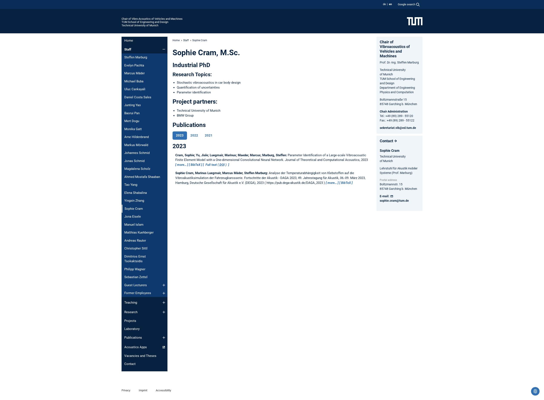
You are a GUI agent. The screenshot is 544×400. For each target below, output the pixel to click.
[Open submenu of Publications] (163, 337)
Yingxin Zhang (134, 201)
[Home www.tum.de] (414, 21)
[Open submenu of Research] (163, 312)
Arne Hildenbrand (136, 137)
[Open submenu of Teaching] (163, 302)
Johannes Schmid (137, 153)
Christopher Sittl (135, 248)
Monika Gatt (133, 129)
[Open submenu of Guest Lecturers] (163, 285)
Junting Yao (132, 105)
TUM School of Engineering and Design (145, 22)
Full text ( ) (216, 165)
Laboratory (132, 329)
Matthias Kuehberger (139, 232)
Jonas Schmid (134, 161)
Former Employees (137, 293)
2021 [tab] (208, 135)
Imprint (143, 390)
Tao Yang (130, 185)
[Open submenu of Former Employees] (163, 293)
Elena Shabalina (135, 193)
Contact (130, 364)
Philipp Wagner (134, 269)
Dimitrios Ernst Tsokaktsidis (135, 259)
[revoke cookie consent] (535, 391)
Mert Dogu (131, 121)
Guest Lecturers (135, 285)
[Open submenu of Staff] (163, 49)
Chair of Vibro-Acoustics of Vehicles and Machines (152, 18)
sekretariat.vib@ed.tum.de (398, 128)
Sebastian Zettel (135, 277)
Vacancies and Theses (140, 356)
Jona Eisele (132, 216)
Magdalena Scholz (137, 169)
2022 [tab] (194, 135)
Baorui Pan (132, 113)
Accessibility (163, 390)
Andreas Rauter (135, 240)
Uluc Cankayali (134, 89)
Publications (133, 337)
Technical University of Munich (140, 25)
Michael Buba (133, 81)
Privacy (126, 390)
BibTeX (195, 165)
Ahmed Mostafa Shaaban (142, 177)
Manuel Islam (133, 225)
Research (130, 312)
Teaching (130, 302)
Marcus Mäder (134, 73)
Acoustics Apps (135, 347)
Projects (130, 321)
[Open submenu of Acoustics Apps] (163, 347)
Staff (127, 49)
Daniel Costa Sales (137, 97)
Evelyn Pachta (134, 65)
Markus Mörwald (136, 145)
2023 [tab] (180, 135)
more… (182, 165)
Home (128, 40)
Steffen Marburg (135, 57)
